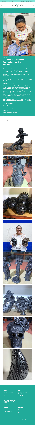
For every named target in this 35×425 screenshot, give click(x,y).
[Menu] (2, 5)
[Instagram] (6, 404)
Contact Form (6, 409)
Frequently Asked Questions (23, 392)
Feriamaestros (8, 422)
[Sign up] (30, 412)
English (5, 419)
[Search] (31, 6)
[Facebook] (4, 404)
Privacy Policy (20, 393)
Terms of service (29, 419)
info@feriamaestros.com (8, 411)
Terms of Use (20, 395)
